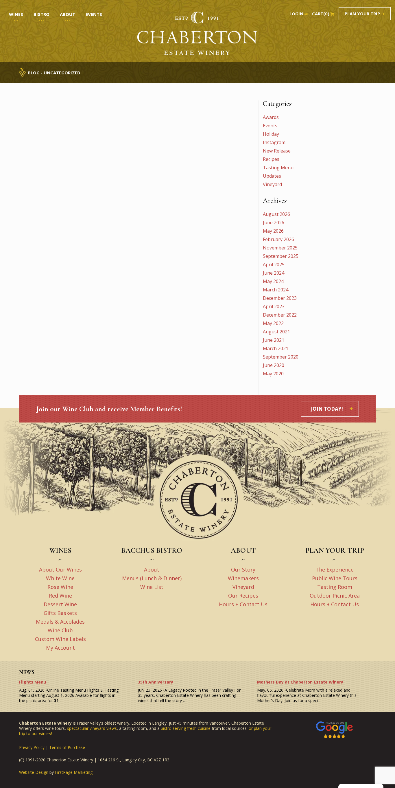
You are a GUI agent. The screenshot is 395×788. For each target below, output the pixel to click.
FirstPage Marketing (74, 772)
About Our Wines (60, 569)
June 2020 (273, 365)
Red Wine (60, 595)
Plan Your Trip (362, 13)
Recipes (271, 159)
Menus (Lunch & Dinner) (152, 578)
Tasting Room (334, 586)
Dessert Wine (60, 604)
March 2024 (275, 289)
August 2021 (276, 331)
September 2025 (280, 256)
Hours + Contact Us (243, 604)
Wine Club (60, 630)
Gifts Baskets (60, 612)
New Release (277, 151)
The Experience (334, 569)
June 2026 (273, 222)
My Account (60, 647)
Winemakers (243, 578)
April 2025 (274, 264)
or (251, 728)
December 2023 (280, 298)
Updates (272, 176)
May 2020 (273, 373)
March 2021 (275, 348)
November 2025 (280, 248)
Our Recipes (243, 595)
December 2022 (280, 315)
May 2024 (273, 281)
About (151, 569)
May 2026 (273, 231)
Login (296, 14)
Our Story (243, 569)
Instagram (274, 142)
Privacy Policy (32, 747)
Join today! (327, 408)
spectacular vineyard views (92, 728)
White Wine (60, 578)
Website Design (33, 772)
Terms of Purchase (67, 747)
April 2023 (274, 306)
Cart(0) (320, 14)
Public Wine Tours (334, 578)
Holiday (271, 134)
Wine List (151, 586)
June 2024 (273, 273)
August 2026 (276, 214)
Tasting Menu (278, 167)
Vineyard (272, 184)
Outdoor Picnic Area (335, 595)
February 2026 (278, 239)
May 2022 (273, 323)
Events (270, 125)
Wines (16, 14)
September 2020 (280, 357)
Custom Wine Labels (60, 638)
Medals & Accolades (60, 621)
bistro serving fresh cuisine (186, 728)
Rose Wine (60, 586)
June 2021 (273, 340)
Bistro (41, 14)
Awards (271, 117)
